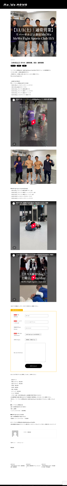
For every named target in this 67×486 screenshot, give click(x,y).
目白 (24, 65)
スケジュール (13, 65)
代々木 (19, 65)
